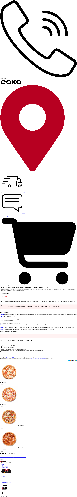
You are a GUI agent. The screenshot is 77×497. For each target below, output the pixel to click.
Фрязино (3, 465)
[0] (39, 284)
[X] (72, 360)
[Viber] (73, 360)
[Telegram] (71, 360)
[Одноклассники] (70, 360)
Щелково (3, 464)
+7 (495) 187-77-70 (4, 476)
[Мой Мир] (76, 360)
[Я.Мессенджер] (68, 360)
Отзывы (3, 479)
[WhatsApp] (75, 360)
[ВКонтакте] (69, 360)
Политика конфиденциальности (6, 482)
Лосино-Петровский (5, 466)
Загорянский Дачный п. (5, 467)
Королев (3, 463)
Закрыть (2, 459)
